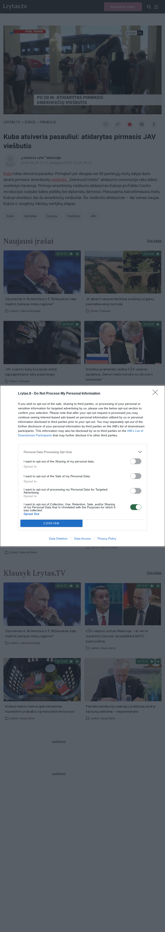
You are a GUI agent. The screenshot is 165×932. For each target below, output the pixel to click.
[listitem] (82, 452)
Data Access (82, 538)
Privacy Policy (107, 538)
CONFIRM (52, 523)
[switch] (135, 461)
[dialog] (82, 466)
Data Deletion (58, 538)
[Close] (157, 394)
